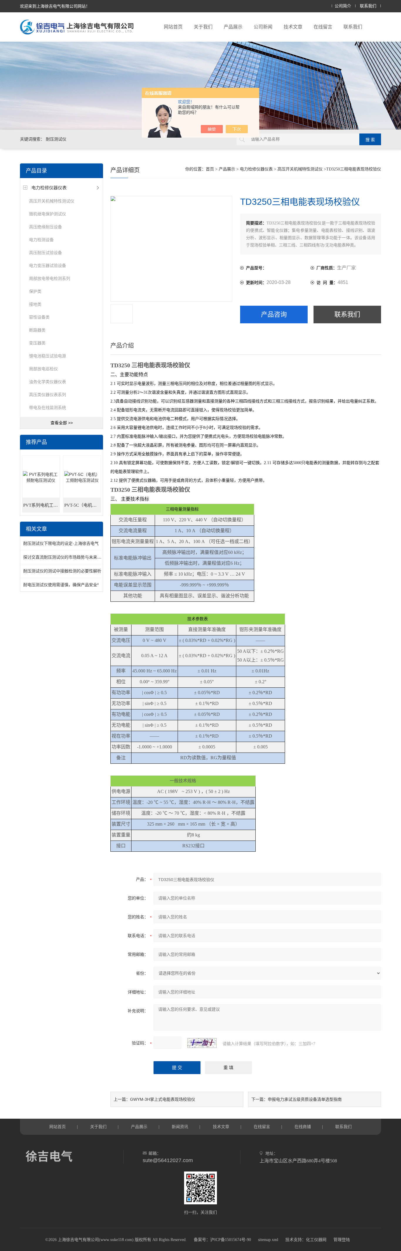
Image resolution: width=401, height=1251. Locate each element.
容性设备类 (39, 317)
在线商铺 (302, 1126)
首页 (210, 169)
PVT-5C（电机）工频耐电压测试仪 (82, 505)
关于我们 (203, 26)
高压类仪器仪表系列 (47, 394)
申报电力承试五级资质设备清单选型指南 (305, 1099)
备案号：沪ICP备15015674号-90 (222, 1240)
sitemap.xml (268, 1240)
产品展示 (233, 26)
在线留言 (323, 26)
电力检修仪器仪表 (49, 187)
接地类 (35, 304)
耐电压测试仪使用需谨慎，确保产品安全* (61, 584)
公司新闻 (263, 26)
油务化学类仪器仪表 (47, 381)
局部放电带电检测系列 (49, 278)
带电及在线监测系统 (47, 407)
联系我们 (368, 6)
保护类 (35, 291)
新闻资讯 (180, 1126)
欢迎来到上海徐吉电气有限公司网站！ (55, 6)
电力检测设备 (41, 239)
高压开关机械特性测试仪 (51, 201)
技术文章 (293, 26)
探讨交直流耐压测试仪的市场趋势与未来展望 (64, 557)
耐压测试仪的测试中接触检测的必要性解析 (62, 571)
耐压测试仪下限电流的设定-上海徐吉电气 (61, 543)
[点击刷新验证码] (202, 1043)
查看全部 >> (61, 422)
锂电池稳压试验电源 (47, 356)
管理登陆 (341, 1240)
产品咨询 (274, 314)
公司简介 (343, 6)
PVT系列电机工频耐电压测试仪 (41, 505)
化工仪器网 (316, 1240)
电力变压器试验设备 (47, 265)
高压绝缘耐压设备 (45, 226)
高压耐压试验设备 (45, 252)
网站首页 (173, 26)
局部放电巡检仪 (43, 368)
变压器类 (37, 343)
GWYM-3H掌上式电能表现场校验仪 (162, 1099)
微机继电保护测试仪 (47, 214)
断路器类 (37, 330)
